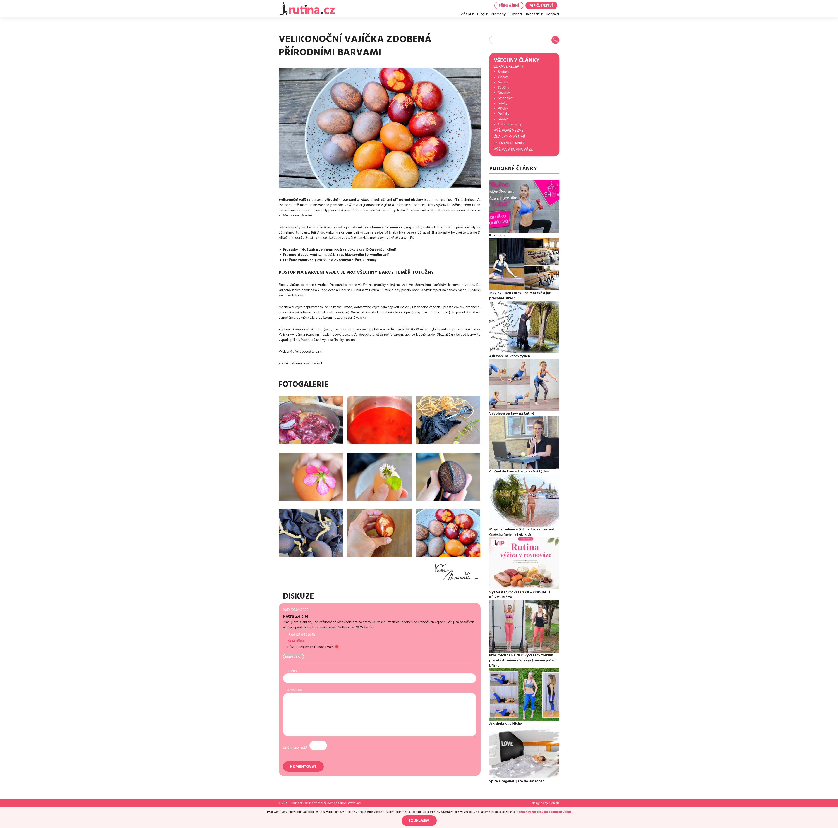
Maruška (296, 641)
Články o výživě (509, 136)
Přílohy (503, 108)
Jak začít (532, 14)
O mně (514, 14)
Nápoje (503, 119)
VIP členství (541, 5)
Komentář (294, 690)
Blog (481, 14)
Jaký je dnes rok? (295, 747)
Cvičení (464, 14)
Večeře (503, 82)
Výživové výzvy (509, 130)
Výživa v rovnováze (513, 149)
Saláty (502, 103)
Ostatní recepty (510, 124)
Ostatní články (509, 143)
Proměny (498, 14)
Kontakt (552, 14)
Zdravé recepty (509, 66)
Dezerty (504, 92)
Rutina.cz (296, 803)
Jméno (292, 670)
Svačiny (503, 87)
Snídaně (503, 71)
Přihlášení (509, 5)
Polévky (503, 113)
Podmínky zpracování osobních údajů (543, 812)
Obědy (503, 77)
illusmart (554, 803)
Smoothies (506, 98)
